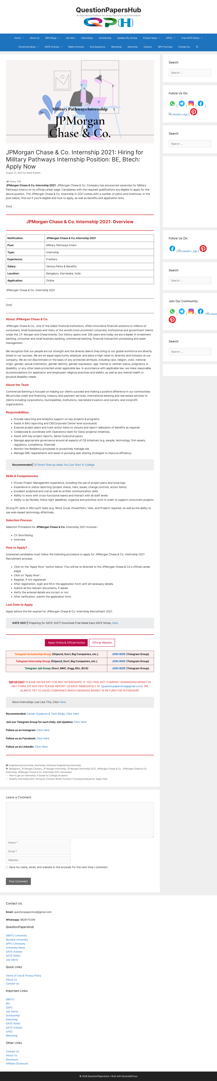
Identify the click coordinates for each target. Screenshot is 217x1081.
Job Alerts (12, 959)
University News (27, 46)
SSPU (9, 1007)
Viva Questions (97, 46)
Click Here (80, 722)
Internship (39, 765)
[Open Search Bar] (197, 46)
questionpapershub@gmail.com (122, 686)
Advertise (133, 46)
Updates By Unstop (127, 38)
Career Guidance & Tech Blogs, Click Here (53, 713)
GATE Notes (13, 955)
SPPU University (15, 943)
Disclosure (12, 1059)
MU (8, 1003)
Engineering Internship (21, 765)
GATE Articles (52, 46)
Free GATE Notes (190, 38)
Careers (148, 46)
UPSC (169, 38)
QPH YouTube (165, 46)
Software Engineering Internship (63, 765)
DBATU (10, 999)
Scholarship (105, 38)
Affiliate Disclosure (17, 1063)
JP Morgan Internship (54, 768)
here (115, 622)
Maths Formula (76, 46)
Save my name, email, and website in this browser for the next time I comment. (58, 867)
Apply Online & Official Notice (66, 642)
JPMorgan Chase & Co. (109, 768)
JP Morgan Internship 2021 (81, 768)
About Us (34, 38)
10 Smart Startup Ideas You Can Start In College (64, 464)
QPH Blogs (51, 38)
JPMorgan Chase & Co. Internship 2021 (38, 772)
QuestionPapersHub (108, 10)
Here (63, 702)
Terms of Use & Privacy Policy (23, 975)
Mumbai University (17, 939)
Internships (87, 38)
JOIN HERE (119, 654)
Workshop (116, 46)
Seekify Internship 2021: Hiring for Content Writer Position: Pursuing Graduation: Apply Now (58, 778)
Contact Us (184, 46)
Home (17, 38)
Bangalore (14, 768)
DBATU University (16, 935)
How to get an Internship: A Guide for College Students (38, 775)
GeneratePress (130, 1076)
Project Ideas (150, 38)
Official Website (102, 642)
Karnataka (66, 772)
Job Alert (70, 38)
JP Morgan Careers (31, 768)
